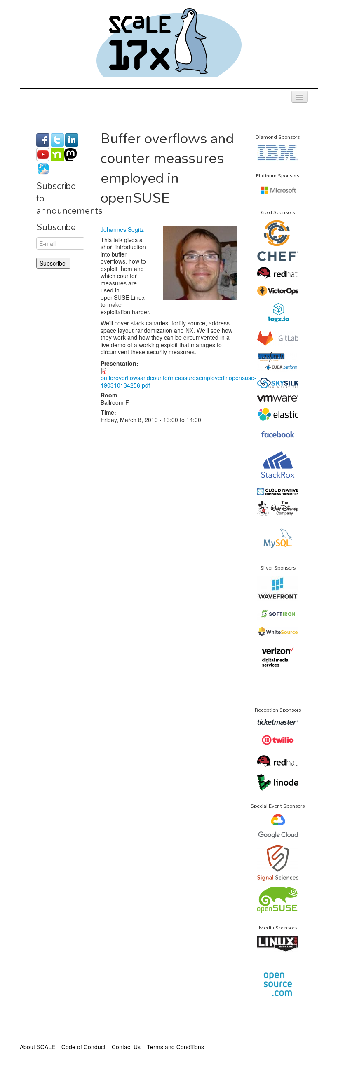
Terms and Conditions (175, 1047)
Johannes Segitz (122, 229)
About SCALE (37, 1047)
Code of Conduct (83, 1047)
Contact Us (126, 1047)
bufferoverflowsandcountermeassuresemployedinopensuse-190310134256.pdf (178, 381)
